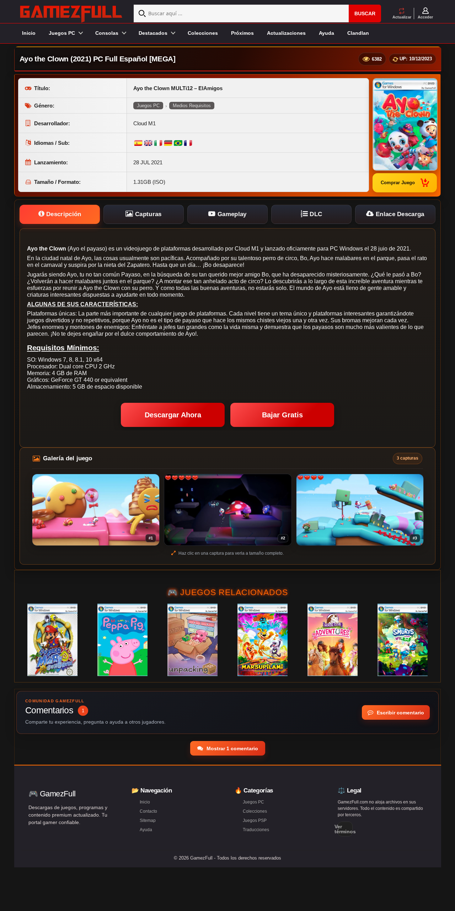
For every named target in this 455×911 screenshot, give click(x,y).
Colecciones (203, 33)
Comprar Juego (398, 182)
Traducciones (256, 829)
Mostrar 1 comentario (231, 748)
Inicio (29, 33)
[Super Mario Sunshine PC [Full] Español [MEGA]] (52, 640)
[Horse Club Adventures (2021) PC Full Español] (332, 640)
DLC (315, 214)
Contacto (148, 811)
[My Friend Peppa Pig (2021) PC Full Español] (122, 640)
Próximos (242, 33)
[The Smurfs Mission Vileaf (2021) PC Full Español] (403, 640)
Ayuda (326, 33)
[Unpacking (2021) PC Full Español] (192, 640)
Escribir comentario (399, 712)
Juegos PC (148, 105)
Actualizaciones (286, 33)
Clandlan (358, 33)
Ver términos (345, 829)
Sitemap (148, 820)
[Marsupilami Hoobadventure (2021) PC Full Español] (262, 640)
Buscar (364, 13)
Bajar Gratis (282, 415)
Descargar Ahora (173, 415)
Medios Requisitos (192, 105)
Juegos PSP (255, 820)
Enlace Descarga (399, 214)
